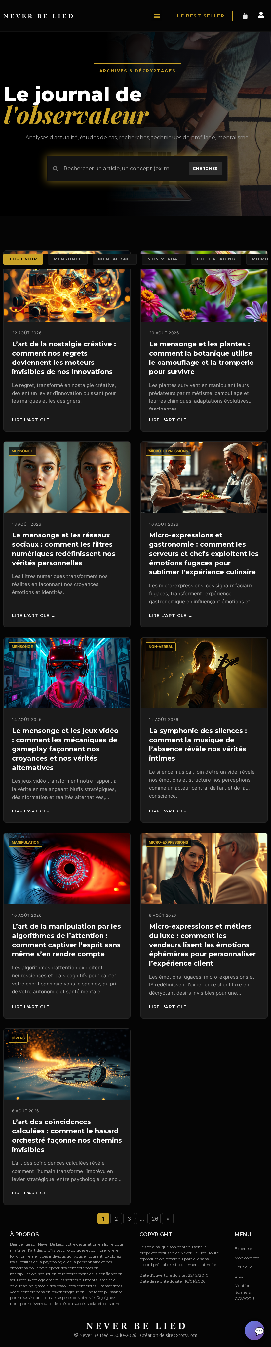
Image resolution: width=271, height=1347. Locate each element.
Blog (239, 1276)
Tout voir (23, 259)
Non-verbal (163, 259)
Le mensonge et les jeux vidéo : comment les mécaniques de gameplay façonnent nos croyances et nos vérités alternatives (65, 749)
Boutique (243, 1266)
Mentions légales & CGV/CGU (244, 1292)
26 (155, 1218)
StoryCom (186, 1335)
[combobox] (115, 168)
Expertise (243, 1248)
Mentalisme (114, 259)
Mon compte (247, 1257)
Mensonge (68, 259)
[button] (156, 15)
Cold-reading (216, 259)
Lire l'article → (34, 419)
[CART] (245, 16)
